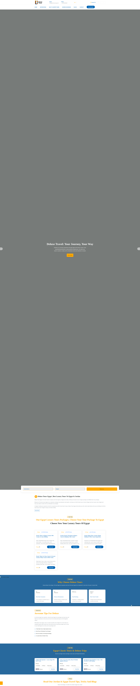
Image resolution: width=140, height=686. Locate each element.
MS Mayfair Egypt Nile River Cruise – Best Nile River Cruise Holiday (45, 660)
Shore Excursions (66, 7)
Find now (102, 489)
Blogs (75, 7)
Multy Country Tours (54, 7)
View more (70, 258)
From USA (94, 2)
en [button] (74, 2)
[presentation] (1, 248)
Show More (37, 510)
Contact (82, 7)
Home (36, 7)
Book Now (53, 669)
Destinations (43, 7)
